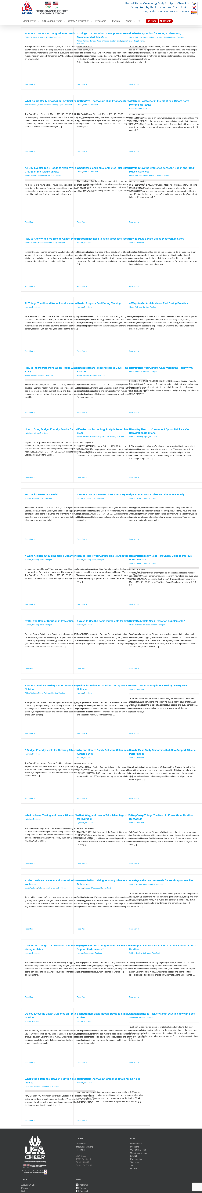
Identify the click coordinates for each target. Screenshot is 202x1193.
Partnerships (136, 1159)
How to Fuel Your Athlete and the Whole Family (156, 494)
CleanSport (42, 175)
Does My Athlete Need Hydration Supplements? (157, 621)
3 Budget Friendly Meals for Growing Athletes (51, 750)
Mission (24, 1188)
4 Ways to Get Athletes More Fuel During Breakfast (159, 303)
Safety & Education (78, 21)
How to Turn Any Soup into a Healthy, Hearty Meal (158, 685)
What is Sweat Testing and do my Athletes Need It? (55, 815)
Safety (119, 41)
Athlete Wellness (31, 37)
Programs (100, 21)
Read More (29, 84)
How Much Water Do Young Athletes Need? (50, 33)
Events (116, 21)
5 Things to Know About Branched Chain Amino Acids (108, 1079)
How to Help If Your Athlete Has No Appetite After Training (111, 556)
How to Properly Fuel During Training (99, 303)
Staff (23, 1191)
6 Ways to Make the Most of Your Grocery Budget (106, 494)
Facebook (83, 1191)
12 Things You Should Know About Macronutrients (54, 303)
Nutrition (49, 37)
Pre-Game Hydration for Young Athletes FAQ (155, 33)
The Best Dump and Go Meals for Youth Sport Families (161, 880)
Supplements (89, 953)
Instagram (83, 1185)
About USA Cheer (29, 1185)
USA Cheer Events (138, 1153)
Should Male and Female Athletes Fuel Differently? (106, 168)
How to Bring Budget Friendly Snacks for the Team (55, 429)
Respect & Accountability (106, 437)
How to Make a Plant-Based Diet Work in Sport (156, 238)
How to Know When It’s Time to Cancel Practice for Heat (58, 238)
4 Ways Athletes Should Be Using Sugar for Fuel (53, 556)
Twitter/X (83, 1188)
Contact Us (81, 1143)
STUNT (133, 1156)
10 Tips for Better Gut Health (41, 494)
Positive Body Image (144, 953)
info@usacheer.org (84, 1147)
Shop (154, 21)
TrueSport (57, 37)
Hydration (41, 37)
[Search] (141, 21)
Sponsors (134, 1162)
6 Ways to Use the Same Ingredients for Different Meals (109, 621)
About (129, 21)
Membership (29, 21)
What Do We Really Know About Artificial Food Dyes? (56, 101)
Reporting (80, 1150)
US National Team (52, 21)
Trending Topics (170, 37)
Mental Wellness (102, 41)
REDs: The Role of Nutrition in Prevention (49, 621)
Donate (167, 21)
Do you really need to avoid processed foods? (104, 238)
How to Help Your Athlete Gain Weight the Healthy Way (161, 367)
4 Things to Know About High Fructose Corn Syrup (107, 101)
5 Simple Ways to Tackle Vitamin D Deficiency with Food (162, 1013)
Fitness (93, 41)
